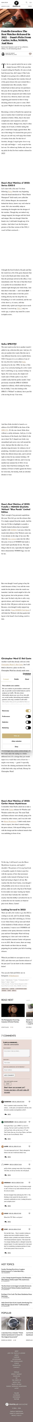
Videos (16, 1363)
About (16, 1355)
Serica (10, 191)
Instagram (16, 1397)
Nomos (4, 990)
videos (30, 6)
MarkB (6, 1146)
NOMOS (14, 530)
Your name (6, 1059)
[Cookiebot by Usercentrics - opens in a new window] (23, 674)
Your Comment (7, 1048)
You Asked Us (16, 1380)
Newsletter (16, 1365)
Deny (16, 746)
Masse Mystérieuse (10, 821)
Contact (17, 1367)
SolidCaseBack (8, 1122)
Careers (16, 1357)
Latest (16, 1388)
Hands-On (16, 1376)
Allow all (16, 736)
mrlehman (7, 1182)
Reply (9, 1114)
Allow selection (16, 741)
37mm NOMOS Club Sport (20, 610)
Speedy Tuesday (16, 1374)
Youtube (16, 1399)
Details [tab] (16, 679)
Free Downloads (16, 1361)
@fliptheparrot (14, 975)
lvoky (6, 1229)
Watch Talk (5, 988)
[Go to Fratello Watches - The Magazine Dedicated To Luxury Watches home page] (16, 2)
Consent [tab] (6, 679)
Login (7, 1084)
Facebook (16, 1395)
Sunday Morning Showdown (16, 1386)
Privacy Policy (16, 1415)
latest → (29, 1000)
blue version (12, 539)
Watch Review (16, 1384)
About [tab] (27, 679)
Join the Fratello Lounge (16, 1353)
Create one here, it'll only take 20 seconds (16, 1091)
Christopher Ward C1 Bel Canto (12, 664)
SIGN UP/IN (4, 2)
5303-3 (19, 308)
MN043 (6, 1213)
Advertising (16, 1359)
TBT (16, 1378)
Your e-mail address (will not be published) (14, 1067)
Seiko (24, 362)
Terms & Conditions (16, 1413)
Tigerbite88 (7, 1101)
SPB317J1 (4, 430)
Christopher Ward (21, 988)
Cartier (11, 809)
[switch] (28, 716)
